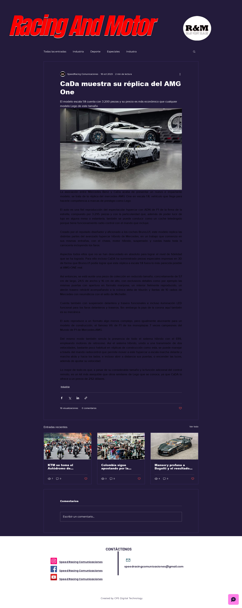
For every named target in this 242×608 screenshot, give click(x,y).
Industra (131, 51)
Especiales (113, 51)
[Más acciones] (180, 74)
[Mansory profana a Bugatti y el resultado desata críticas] (174, 446)
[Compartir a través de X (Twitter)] (69, 398)
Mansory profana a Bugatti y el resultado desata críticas (172, 466)
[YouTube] (54, 577)
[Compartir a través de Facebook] (61, 398)
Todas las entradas (55, 51)
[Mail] (128, 560)
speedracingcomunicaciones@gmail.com (154, 566)
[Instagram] (54, 561)
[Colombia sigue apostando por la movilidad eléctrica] (121, 446)
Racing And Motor (81, 26)
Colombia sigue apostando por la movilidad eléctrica (116, 466)
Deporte (95, 51)
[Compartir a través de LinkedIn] (77, 398)
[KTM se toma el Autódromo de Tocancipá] (67, 446)
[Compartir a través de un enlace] (85, 398)
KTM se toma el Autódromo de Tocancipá (60, 466)
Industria (78, 51)
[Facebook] (54, 569)
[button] (194, 51)
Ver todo (193, 426)
